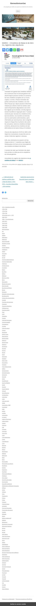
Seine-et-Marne (6, 548)
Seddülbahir (5, 544)
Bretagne (4, 292)
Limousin (4, 431)
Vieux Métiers (5, 589)
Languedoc (5, 415)
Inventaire (4, 407)
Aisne (3, 233)
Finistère (4, 364)
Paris (3, 494)
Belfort (3, 274)
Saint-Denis (5, 534)
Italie (3, 409)
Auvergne (4, 267)
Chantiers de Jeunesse (7, 302)
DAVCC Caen (5, 334)
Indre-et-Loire (5, 401)
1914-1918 (4, 223)
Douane (4, 348)
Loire (3, 435)
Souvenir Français (6, 566)
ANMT (3, 251)
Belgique (4, 276)
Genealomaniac (18, 3)
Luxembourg (5, 441)
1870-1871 (4, 221)
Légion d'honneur (6, 419)
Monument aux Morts (7, 463)
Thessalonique (5, 570)
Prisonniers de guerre (7, 510)
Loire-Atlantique (6, 437)
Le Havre (4, 417)
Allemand (4, 239)
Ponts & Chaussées (6, 508)
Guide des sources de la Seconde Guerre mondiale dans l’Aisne (26, 179)
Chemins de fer (5, 310)
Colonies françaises (6, 320)
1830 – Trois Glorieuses (7, 219)
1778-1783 (4, 211)
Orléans (4, 492)
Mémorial (4, 455)
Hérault (4, 391)
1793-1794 (4, 213)
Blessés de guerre (6, 284)
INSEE (3, 403)
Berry (3, 280)
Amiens (4, 245)
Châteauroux (5, 308)
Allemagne (4, 237)
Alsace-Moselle (5, 241)
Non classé (4, 478)
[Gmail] (21, 50)
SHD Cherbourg (6, 556)
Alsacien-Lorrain (6, 243)
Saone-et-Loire (5, 538)
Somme (4, 564)
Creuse (3, 330)
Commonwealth (6, 322)
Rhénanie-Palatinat (6, 526)
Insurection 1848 (6, 405)
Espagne (4, 358)
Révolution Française (7, 524)
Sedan (3, 542)
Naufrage (4, 472)
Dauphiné (4, 332)
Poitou (3, 498)
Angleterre (4, 249)
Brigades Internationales (8, 294)
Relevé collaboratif (6, 518)
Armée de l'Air (5, 265)
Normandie (5, 482)
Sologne (4, 562)
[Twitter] (7, 50)
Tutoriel (4, 579)
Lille (3, 427)
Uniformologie (5, 581)
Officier (4, 488)
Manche (4, 445)
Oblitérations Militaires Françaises (10, 486)
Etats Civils (4, 360)
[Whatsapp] (14, 50)
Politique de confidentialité (8, 599)
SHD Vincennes (6, 558)
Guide (3, 385)
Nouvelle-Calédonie (7, 484)
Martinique (5, 451)
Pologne (4, 502)
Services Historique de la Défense (10, 552)
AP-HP (3, 257)
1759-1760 (4, 209)
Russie (3, 532)
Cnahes (4, 318)
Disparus (4, 344)
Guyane (4, 387)
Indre (3, 399)
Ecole (3, 354)
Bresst (3, 290)
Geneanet (4, 375)
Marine (4, 447)
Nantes (4, 467)
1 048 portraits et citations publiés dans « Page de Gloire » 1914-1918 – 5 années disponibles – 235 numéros (10, 181)
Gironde (4, 377)
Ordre (3, 490)
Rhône (3, 528)
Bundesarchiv (5, 296)
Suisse (3, 568)
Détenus (4, 340)
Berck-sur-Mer (5, 278)
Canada (4, 300)
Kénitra (21, 160)
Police (3, 500)
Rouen (3, 530)
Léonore (4, 425)
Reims (3, 516)
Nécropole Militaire (6, 474)
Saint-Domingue (6, 536)
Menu (18, 11)
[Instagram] (18, 50)
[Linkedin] (11, 50)
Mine (3, 459)
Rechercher (5, 198)
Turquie (4, 577)
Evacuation (5, 362)
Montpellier (5, 461)
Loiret (3, 439)
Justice (3, 411)
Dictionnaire (5, 342)
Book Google (5, 286)
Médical (4, 453)
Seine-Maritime (6, 550)
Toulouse (4, 573)
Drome (3, 350)
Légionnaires (5, 421)
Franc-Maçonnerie (6, 366)
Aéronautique (5, 229)
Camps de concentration (8, 298)
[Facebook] (3, 50)
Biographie (4, 282)
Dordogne (4, 346)
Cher (3, 312)
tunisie (3, 575)
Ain (3, 231)
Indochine (4, 397)
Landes (4, 413)
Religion (4, 520)
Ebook (3, 352)
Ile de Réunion (5, 393)
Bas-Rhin (4, 272)
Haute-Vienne (5, 389)
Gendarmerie (5, 371)
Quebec (4, 512)
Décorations (5, 336)
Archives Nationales (7, 261)
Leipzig (3, 423)
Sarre (3, 540)
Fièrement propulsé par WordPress (24, 599)
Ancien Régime (5, 247)
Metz (3, 457)
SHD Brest (4, 554)
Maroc (28, 164)
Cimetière (24, 164)
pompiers (4, 506)
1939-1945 (4, 227)
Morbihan (4, 465)
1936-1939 (4, 225)
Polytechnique (5, 504)
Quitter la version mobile (18, 604)
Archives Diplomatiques (8, 259)
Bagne (3, 270)
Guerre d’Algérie (6, 383)
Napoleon (4, 469)
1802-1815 (4, 217)
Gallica (3, 368)
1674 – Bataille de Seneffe (8, 207)
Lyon (3, 443)
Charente (4, 304)
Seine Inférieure (6, 546)
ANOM (3, 255)
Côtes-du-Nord (5, 328)
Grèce (3, 379)
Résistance (4, 522)
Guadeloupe (5, 381)
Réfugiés (4, 514)
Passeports (5, 496)
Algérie (19, 164)
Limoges (4, 429)
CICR (3, 314)
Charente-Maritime (6, 306)
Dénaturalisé (5, 338)
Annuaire (4, 253)
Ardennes (4, 263)
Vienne (3, 587)
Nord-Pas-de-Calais (6, 480)
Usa (3, 583)
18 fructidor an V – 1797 (8, 215)
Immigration (5, 395)
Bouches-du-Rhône (7, 288)
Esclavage (4, 356)
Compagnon (5, 324)
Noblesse (4, 476)
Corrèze (4, 326)
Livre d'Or (4, 433)
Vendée (4, 585)
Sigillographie (5, 560)
